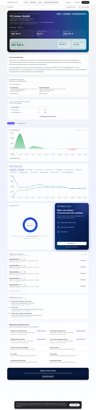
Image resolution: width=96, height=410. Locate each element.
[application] (48, 144)
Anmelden (77, 2)
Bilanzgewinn (79, 169)
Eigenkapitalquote (44, 172)
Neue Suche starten (48, 376)
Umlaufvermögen (39, 169)
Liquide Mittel (29, 169)
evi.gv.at (19, 103)
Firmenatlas (12, 2)
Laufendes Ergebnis (23, 172)
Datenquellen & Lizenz (48, 22)
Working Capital (34, 172)
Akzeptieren (74, 405)
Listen (40, 2)
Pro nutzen (85, 2)
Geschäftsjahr (13, 27)
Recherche (33, 2)
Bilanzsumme (13, 169)
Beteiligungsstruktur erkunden (48, 116)
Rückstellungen (59, 169)
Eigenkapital (21, 169)
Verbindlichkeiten (49, 169)
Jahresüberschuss (15, 158)
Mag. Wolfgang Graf (16, 112)
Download (83, 260)
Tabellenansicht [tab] (21, 123)
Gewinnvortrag (13, 172)
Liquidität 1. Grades (55, 172)
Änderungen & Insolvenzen (51, 2)
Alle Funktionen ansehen (72, 246)
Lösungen (67, 2)
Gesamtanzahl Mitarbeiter (68, 172)
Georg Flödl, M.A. (15, 110)
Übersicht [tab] (11, 123)
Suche (26, 2)
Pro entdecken (71, 243)
